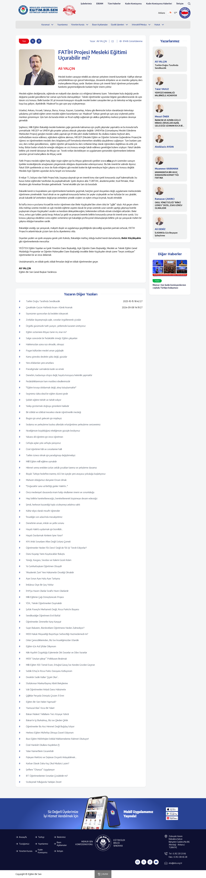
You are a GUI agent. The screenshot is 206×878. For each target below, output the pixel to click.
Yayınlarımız (43, 844)
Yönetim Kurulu (25, 851)
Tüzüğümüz (24, 844)
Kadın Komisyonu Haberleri (159, 3)
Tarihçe (41, 837)
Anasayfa (23, 837)
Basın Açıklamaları (62, 843)
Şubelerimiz (86, 3)
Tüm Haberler (114, 3)
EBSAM (99, 3)
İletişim (179, 3)
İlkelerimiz (61, 837)
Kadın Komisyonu (133, 3)
